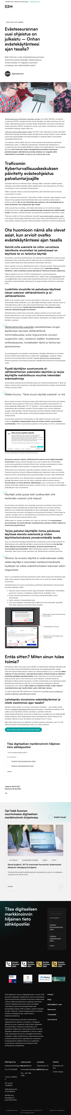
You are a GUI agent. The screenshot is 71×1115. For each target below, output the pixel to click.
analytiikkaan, (44, 356)
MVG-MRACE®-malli (55, 1004)
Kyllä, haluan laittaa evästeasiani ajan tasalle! (23, 730)
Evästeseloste (37, 1110)
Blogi (49, 999)
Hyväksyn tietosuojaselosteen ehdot (23, 761)
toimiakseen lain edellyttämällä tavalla (37, 154)
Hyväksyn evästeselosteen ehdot (22, 766)
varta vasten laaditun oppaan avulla (52, 216)
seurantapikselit (55, 276)
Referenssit (52, 1009)
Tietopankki (52, 1014)
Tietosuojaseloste (26, 1110)
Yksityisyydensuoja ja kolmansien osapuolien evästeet (23, 119)
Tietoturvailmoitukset (27, 1112)
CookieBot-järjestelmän (19, 709)
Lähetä (9, 771)
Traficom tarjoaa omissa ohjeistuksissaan (46, 358)
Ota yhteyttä (52, 1019)
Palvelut (50, 994)
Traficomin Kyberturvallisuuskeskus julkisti (18, 132)
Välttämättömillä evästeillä (19, 326)
